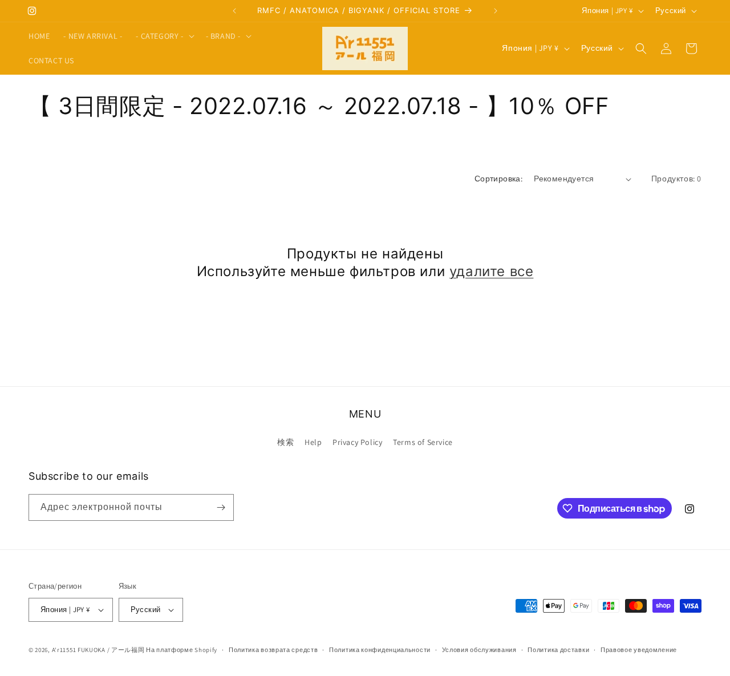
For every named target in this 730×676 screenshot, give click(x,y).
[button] (163, 36)
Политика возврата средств (273, 650)
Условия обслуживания (479, 650)
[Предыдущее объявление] (234, 11)
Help (313, 442)
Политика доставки (558, 650)
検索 (285, 442)
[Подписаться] (220, 507)
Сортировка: (498, 178)
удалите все (491, 271)
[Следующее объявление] (495, 11)
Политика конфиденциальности (380, 650)
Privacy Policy (357, 442)
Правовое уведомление (639, 650)
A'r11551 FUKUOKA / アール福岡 (98, 650)
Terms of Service (423, 442)
